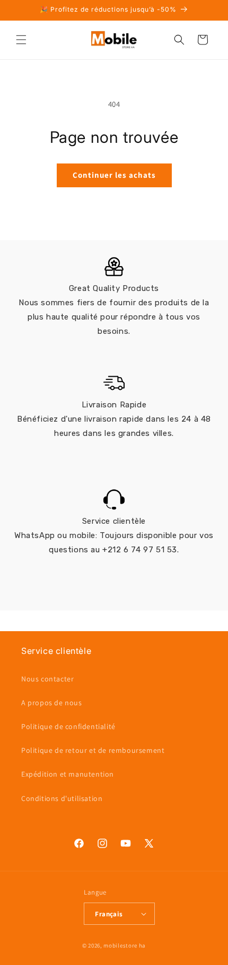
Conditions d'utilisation (61, 798)
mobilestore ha (124, 945)
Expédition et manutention (67, 774)
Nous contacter (47, 679)
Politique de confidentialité (68, 726)
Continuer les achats (114, 175)
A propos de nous (51, 702)
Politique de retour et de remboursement (92, 750)
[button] (21, 39)
